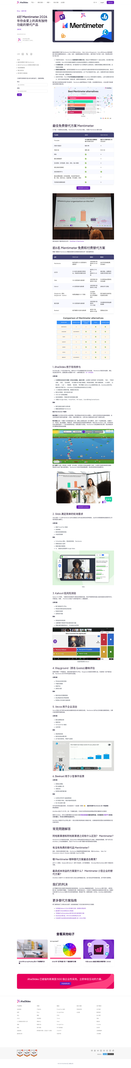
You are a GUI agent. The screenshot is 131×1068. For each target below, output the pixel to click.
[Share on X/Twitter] (27, 54)
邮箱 (18, 88)
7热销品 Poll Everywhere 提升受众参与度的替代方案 (70, 913)
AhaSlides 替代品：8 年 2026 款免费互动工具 (68, 915)
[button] (33, 2)
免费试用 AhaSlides (83, 188)
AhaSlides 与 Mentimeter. (77, 241)
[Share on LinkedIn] (23, 54)
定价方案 (56, 2)
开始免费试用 (65, 983)
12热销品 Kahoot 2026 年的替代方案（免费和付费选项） (71, 908)
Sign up (110, 2)
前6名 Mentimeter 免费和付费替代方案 (28, 65)
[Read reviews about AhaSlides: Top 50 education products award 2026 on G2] (34, 1053)
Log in (102, 2)
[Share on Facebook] (31, 54)
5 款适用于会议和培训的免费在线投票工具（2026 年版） (71, 918)
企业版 (62, 2)
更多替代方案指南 (22, 73)
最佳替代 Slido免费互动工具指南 (64, 911)
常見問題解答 (21, 67)
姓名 (18, 81)
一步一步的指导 (89, 372)
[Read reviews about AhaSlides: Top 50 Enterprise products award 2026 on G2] (20, 1053)
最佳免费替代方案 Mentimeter (26, 62)
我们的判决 (21, 70)
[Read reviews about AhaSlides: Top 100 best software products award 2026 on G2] (27, 1053)
